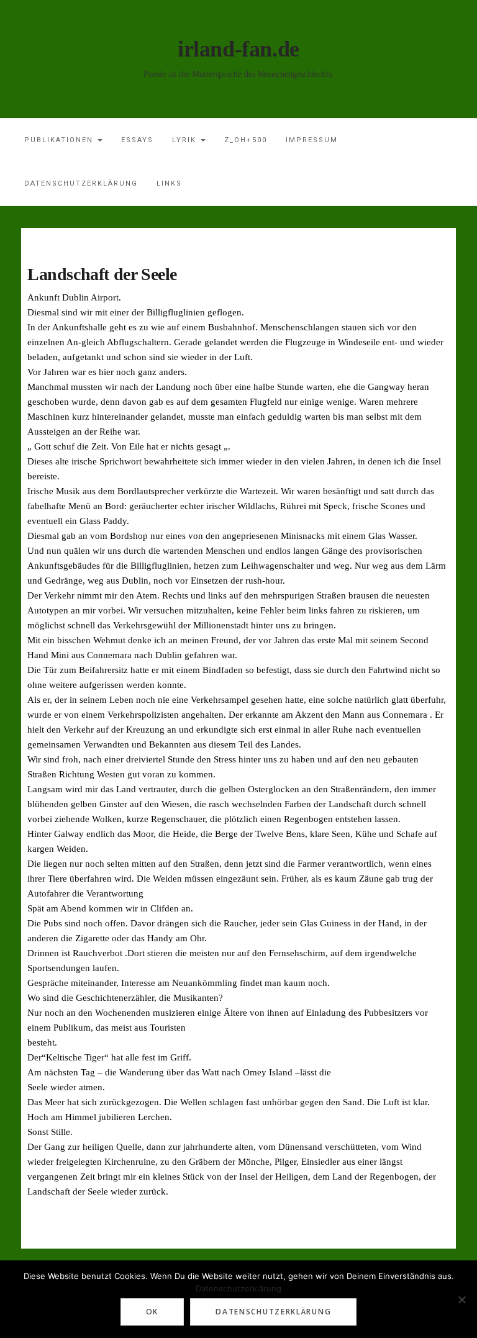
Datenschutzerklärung (81, 183)
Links (169, 183)
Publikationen (60, 140)
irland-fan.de (238, 49)
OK (152, 1311)
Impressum (312, 140)
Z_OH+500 (245, 140)
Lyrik (185, 140)
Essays (137, 140)
